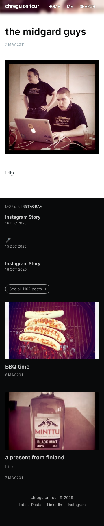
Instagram (77, 504)
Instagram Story (22, 217)
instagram (32, 206)
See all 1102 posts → (28, 289)
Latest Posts (30, 504)
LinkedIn (54, 504)
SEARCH (87, 6)
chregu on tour (22, 6)
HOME (54, 6)
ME (70, 6)
